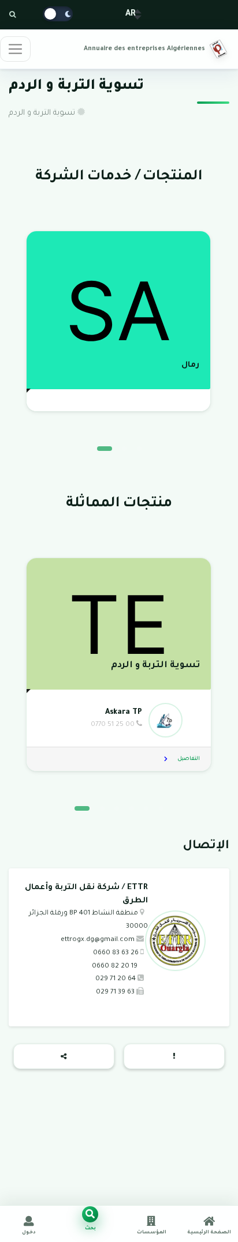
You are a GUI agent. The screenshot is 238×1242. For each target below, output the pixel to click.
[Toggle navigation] (15, 49)
